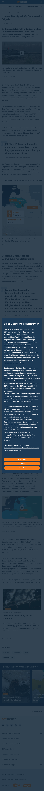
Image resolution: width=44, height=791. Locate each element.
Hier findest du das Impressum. (16, 445)
